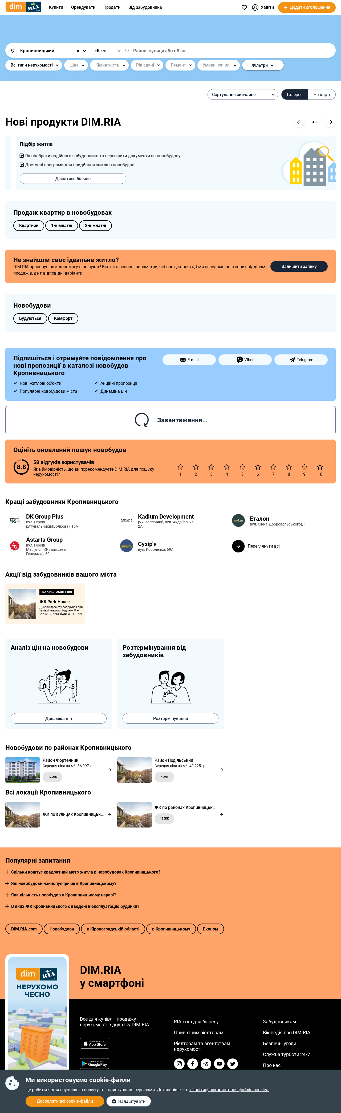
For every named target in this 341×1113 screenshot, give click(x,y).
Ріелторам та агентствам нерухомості (202, 1046)
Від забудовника (145, 7)
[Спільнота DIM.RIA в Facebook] (192, 1063)
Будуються (30, 318)
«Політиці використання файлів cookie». (229, 1089)
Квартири (28, 225)
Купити (56, 7)
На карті (322, 94)
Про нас (272, 1065)
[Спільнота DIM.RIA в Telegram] (206, 1063)
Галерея (295, 94)
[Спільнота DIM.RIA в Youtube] (219, 1063)
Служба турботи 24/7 (286, 1054)
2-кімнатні (95, 225)
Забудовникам (279, 1021)
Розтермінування (170, 718)
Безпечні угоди (279, 1043)
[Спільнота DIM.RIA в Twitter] (232, 1063)
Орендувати (83, 7)
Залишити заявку (299, 266)
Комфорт (63, 318)
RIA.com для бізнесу (196, 1021)
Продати (111, 7)
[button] (7, 872)
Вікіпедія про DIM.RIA (286, 1032)
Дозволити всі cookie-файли (65, 1101)
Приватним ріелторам (198, 1032)
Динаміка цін (58, 718)
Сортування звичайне (234, 94)
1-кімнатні (61, 225)
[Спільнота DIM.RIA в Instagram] (179, 1063)
